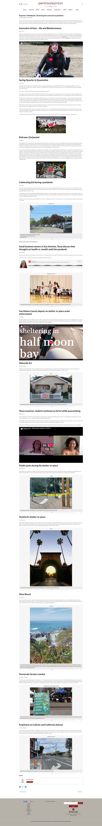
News (29, 803)
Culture (28, 807)
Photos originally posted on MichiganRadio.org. (28, 241)
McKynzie (68, 38)
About (28, 813)
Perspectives (28, 810)
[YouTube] (25, 4)
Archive (73, 806)
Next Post (80, 791)
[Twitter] (23, 4)
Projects (28, 811)
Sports (28, 806)
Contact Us (28, 814)
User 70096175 (21, 270)
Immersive (29, 809)
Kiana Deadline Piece (26, 270)
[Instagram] (21, 4)
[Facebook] (19, 4)
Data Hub (28, 804)
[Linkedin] (25, 787)
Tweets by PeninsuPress (50, 801)
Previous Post (22, 791)
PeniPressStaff (29, 779)
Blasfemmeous (64, 36)
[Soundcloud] (27, 4)
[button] (82, 4)
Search (73, 801)
